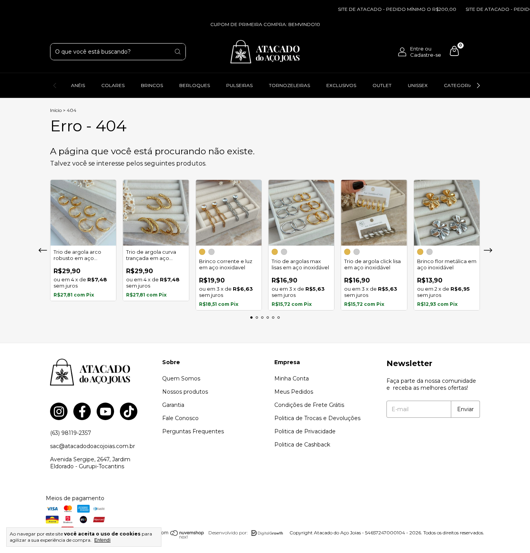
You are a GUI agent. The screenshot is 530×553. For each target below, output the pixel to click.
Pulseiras (239, 85)
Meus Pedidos (293, 391)
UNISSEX (418, 85)
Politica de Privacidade (305, 431)
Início (56, 110)
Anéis (78, 85)
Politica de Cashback (302, 444)
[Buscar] (177, 52)
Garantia (173, 404)
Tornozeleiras (289, 85)
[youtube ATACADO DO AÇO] (105, 411)
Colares (113, 85)
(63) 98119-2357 (70, 432)
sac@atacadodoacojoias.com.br (92, 446)
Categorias (460, 85)
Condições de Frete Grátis (309, 404)
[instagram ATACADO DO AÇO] (59, 411)
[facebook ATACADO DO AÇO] (82, 411)
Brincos (152, 85)
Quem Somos (181, 378)
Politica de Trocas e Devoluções (317, 418)
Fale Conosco (180, 418)
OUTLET (381, 85)
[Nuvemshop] (174, 537)
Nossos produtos (185, 391)
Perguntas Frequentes (193, 431)
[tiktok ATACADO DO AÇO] (128, 411)
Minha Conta (291, 378)
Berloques (194, 85)
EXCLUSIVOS (341, 85)
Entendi (102, 540)
